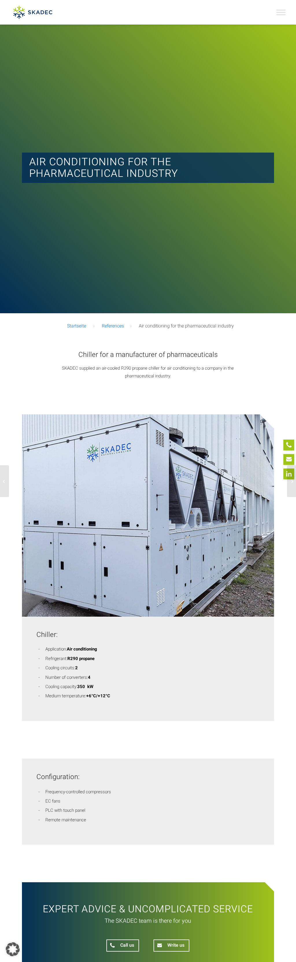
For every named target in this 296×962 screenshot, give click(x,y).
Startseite (76, 325)
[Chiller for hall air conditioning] (4, 481)
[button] (12, 949)
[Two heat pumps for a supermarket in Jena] (291, 481)
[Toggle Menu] (281, 12)
